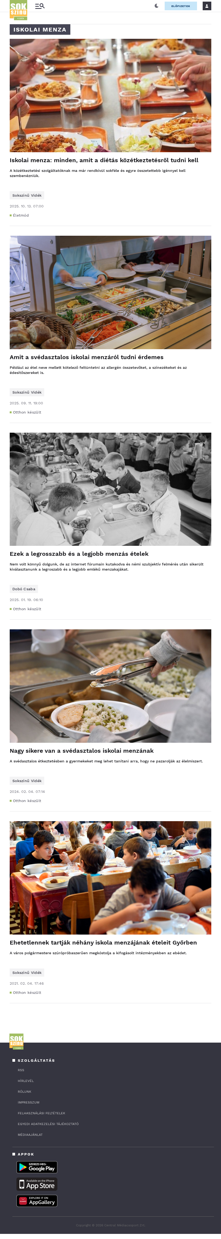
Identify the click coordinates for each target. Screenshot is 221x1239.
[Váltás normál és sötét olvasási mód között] (156, 6)
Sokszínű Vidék (27, 195)
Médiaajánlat (30, 1135)
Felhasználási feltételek (41, 1113)
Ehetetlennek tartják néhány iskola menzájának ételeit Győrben (103, 942)
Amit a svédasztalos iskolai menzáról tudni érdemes (87, 357)
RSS (21, 1070)
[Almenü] (40, 6)
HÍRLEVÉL (26, 1081)
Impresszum (28, 1102)
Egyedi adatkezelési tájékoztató (48, 1124)
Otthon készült (27, 412)
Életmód (21, 215)
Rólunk (24, 1092)
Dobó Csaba (23, 589)
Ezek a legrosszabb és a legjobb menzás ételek (79, 553)
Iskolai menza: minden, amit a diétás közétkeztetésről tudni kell (104, 160)
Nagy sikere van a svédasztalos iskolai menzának (82, 750)
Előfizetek (180, 6)
